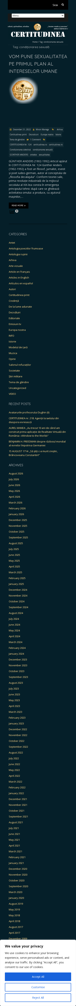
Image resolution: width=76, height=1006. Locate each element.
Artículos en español (21, 283)
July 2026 (14, 479)
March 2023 (15, 712)
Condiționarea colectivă (20, 149)
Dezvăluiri (34, 134)
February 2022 (17, 787)
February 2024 (17, 648)
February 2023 (17, 717)
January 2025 (16, 584)
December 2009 (18, 938)
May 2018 (14, 915)
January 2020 (16, 898)
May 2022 (14, 770)
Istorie (58, 134)
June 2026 (14, 485)
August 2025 (16, 543)
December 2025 (18, 520)
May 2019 (14, 909)
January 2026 (16, 514)
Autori (12, 289)
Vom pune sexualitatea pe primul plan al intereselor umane (38, 63)
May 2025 (14, 560)
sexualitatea (44, 154)
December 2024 (18, 589)
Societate (14, 370)
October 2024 (16, 601)
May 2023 (14, 700)
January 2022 (16, 793)
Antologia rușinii (18, 254)
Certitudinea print (18, 134)
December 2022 (18, 729)
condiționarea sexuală (43, 149)
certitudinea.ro (40, 144)
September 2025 (18, 537)
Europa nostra (47, 134)
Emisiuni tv (15, 324)
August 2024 (16, 613)
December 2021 (18, 799)
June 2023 (14, 694)
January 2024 (16, 653)
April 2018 (14, 921)
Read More (17, 205)
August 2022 (16, 752)
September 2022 (18, 746)
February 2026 (17, 508)
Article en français (19, 271)
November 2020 (18, 874)
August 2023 (16, 682)
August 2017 (16, 927)
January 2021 (16, 863)
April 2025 (14, 566)
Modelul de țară (18, 347)
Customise (38, 987)
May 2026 (14, 491)
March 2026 (15, 502)
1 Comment (35, 139)
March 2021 (15, 851)
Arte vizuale (16, 266)
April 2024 (14, 636)
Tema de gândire (17, 139)
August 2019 (16, 903)
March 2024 (15, 642)
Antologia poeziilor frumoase (26, 248)
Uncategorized (17, 388)
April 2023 (14, 706)
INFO (11, 335)
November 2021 (18, 805)
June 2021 (14, 834)
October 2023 (16, 671)
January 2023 (16, 723)
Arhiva (60, 129)
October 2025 (16, 531)
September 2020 (18, 886)
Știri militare (15, 376)
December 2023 (18, 659)
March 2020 (15, 892)
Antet (12, 242)
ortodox (33, 154)
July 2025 (14, 549)
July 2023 (14, 688)
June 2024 (14, 624)
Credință (14, 301)
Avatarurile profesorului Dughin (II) (29, 412)
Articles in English (19, 277)
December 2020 (18, 869)
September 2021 (18, 816)
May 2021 (14, 839)
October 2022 (16, 741)
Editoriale (14, 318)
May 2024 (14, 630)
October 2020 (16, 880)
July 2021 (14, 828)
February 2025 (17, 578)
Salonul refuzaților (20, 364)
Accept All (38, 976)
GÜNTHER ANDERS (19, 154)
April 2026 (14, 496)
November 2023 (18, 665)
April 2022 (14, 776)
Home (35, 42)
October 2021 (16, 810)
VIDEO (12, 394)
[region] (38, 973)
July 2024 (14, 619)
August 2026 (16, 473)
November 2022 (18, 735)
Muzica (13, 353)
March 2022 (15, 781)
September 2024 (18, 607)
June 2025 (14, 555)
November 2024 (18, 595)
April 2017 (14, 932)
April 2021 (14, 845)
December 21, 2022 (21, 129)
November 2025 (18, 526)
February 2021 (17, 857)
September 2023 (18, 677)
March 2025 (15, 572)
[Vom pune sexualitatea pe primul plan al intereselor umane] (23, 79)
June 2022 (14, 764)
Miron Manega (42, 129)
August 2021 (16, 822)
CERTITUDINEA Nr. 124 (20, 144)
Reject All (38, 997)
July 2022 (14, 758)
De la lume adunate (20, 306)
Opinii (12, 359)
